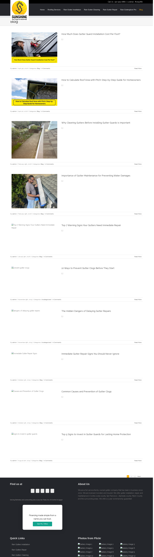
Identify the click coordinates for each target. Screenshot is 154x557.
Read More (137, 68)
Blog (38, 68)
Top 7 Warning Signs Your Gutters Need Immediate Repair (91, 225)
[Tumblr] (42, 491)
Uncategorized (46, 299)
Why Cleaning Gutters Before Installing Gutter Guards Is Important (95, 122)
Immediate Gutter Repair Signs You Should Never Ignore (90, 354)
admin (15, 68)
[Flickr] (52, 491)
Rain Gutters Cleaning (20, 555)
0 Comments (46, 68)
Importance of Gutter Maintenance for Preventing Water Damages (95, 175)
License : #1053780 (135, 2)
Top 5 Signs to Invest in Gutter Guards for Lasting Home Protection (96, 434)
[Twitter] (37, 491)
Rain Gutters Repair (19, 550)
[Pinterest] (47, 491)
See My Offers (42, 524)
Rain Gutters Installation (21, 544)
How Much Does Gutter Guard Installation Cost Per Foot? (90, 34)
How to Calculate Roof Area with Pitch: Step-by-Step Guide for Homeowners (101, 80)
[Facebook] (32, 491)
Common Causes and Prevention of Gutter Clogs (86, 391)
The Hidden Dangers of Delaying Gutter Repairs (86, 311)
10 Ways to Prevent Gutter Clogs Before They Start (87, 268)
